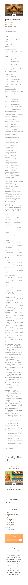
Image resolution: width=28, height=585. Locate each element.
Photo (9, 565)
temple (9, 570)
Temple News (10, 525)
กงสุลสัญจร (17, 572)
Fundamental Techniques (12, 514)
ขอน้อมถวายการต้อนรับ (14, 489)
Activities (9, 550)
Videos (8, 527)
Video (17, 570)
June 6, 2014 (14, 466)
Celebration (14, 553)
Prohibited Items (14, 468)
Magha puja (11, 559)
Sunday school (10, 568)
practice (13, 565)
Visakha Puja (10, 572)
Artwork (13, 550)
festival (13, 555)
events (8, 555)
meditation (18, 559)
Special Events (10, 520)
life (7, 559)
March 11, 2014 (14, 487)
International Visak (15, 557)
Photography (10, 519)
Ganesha (18, 555)
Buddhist (8, 553)
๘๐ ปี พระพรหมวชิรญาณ (13, 574)
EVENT (8, 512)
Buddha (18, 550)
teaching (17, 568)
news (7, 563)
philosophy (18, 563)
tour (14, 570)
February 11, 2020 (9, 22)
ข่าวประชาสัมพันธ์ (11, 529)
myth (18, 561)
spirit (18, 565)
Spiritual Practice (10, 522)
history (8, 557)
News (8, 517)
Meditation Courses (11, 561)
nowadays (12, 563)
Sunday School (10, 524)
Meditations (9, 515)
